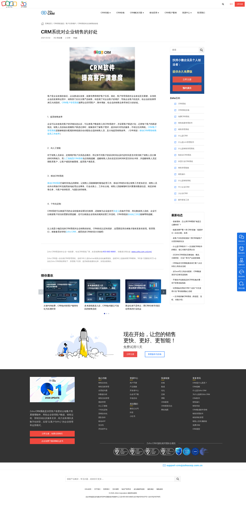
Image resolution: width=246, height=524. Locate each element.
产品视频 (133, 387)
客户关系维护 (71, 23)
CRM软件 (196, 398)
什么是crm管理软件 (186, 142)
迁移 (163, 394)
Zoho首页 (88, 489)
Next (163, 291)
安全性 (101, 425)
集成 (163, 387)
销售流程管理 (103, 387)
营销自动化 (102, 414)
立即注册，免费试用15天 (52, 434)
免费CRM (196, 425)
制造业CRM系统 (184, 155)
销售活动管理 (103, 398)
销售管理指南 (183, 168)
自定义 (117, 211)
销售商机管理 (198, 417)
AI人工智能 (102, 406)
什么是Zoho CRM (199, 390)
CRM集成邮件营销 (200, 410)
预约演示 (187, 88)
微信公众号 (134, 409)
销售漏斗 (181, 174)
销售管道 (196, 406)
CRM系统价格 (183, 110)
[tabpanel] (61, 295)
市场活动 (133, 398)
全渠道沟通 (102, 390)
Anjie (75, 38)
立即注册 (240, 4)
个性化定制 (102, 410)
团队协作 (102, 417)
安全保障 (115, 489)
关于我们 (97, 489)
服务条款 (150, 489)
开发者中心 (134, 390)
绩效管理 (102, 402)
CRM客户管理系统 (70, 102)
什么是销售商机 (184, 181)
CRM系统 (182, 104)
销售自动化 (102, 383)
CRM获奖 (165, 402)
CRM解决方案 (136, 13)
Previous (41, 291)
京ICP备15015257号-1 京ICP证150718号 (146, 497)
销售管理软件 (198, 414)
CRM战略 (196, 387)
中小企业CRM (183, 187)
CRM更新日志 (166, 406)
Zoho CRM (71, 232)
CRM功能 (105, 13)
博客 (163, 398)
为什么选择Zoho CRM (201, 394)
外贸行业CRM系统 (185, 161)
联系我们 (201, 13)
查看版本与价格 (154, 354)
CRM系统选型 (59, 23)
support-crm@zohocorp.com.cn (184, 465)
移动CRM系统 (53, 183)
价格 (163, 383)
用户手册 (133, 383)
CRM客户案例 (171, 13)
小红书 (132, 416)
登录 (231, 4)
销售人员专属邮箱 (200, 421)
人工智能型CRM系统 (73, 158)
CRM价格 (120, 13)
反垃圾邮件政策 (139, 489)
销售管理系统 (183, 129)
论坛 (163, 390)
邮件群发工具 (183, 200)
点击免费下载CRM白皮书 (52, 441)
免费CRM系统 (183, 116)
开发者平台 (102, 429)
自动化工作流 (134, 214)
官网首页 (48, 23)
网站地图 (164, 410)
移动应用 (153, 13)
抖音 (131, 412)
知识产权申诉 (126, 489)
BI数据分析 (102, 394)
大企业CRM (183, 193)
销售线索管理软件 (185, 123)
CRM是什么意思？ (200, 383)
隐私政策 (160, 489)
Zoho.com (14, 4)
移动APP (101, 421)
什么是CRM (183, 136)
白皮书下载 (134, 394)
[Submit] (178, 479)
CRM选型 (196, 429)
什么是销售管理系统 (186, 148)
